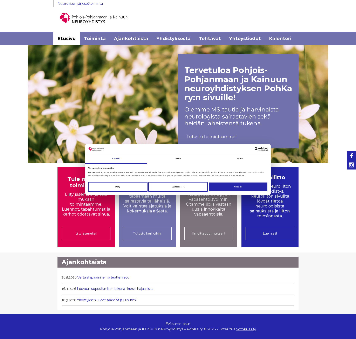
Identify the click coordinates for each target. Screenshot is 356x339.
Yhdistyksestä (173, 38)
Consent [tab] (116, 159)
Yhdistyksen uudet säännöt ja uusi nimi (106, 300)
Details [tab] (178, 159)
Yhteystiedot (245, 38)
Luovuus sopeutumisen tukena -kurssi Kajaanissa (115, 289)
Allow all (238, 187)
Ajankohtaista (131, 38)
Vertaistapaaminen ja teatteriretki (103, 277)
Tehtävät (210, 38)
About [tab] (240, 159)
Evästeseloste (178, 324)
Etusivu (66, 38)
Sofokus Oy (246, 329)
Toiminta (95, 38)
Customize (177, 187)
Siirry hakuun (344, 6)
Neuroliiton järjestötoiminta (80, 4)
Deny (117, 187)
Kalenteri (280, 38)
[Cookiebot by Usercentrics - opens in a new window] (250, 149)
